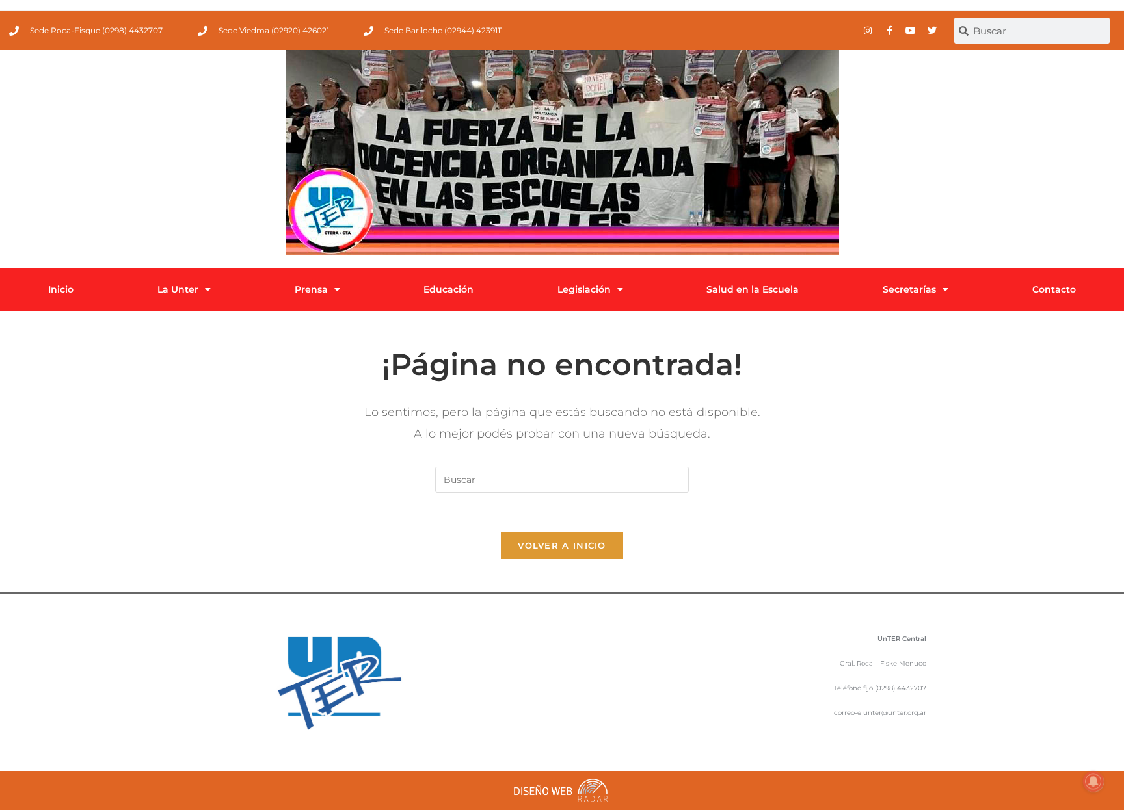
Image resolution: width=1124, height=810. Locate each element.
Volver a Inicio (562, 545)
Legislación (584, 289)
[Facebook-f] (889, 30)
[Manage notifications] (1093, 781)
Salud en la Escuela (752, 289)
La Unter (177, 289)
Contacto (1054, 289)
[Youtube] (911, 30)
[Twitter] (932, 30)
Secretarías (909, 289)
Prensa (311, 289)
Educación (448, 289)
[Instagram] (868, 30)
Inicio (61, 289)
